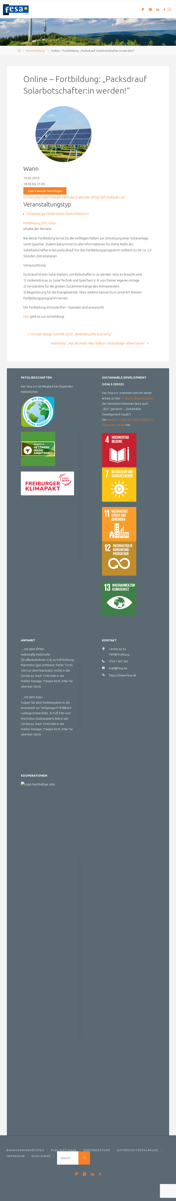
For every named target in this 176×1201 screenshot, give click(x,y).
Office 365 (98, 197)
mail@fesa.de (118, 668)
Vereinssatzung (96, 1150)
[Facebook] (164, 9)
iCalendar (83, 197)
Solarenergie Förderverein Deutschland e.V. (58, 214)
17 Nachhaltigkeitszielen (137, 398)
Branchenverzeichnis (25, 1150)
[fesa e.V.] (16, 9)
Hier (26, 316)
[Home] (19, 50)
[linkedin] (157, 9)
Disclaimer (41, 1156)
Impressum (16, 1156)
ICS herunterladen (36, 197)
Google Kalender (62, 197)
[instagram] (150, 9)
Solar (52, 223)
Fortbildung (31, 223)
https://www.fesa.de (122, 675)
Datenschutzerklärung (138, 1150)
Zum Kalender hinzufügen (45, 190)
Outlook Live (115, 197)
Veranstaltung (35, 50)
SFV (44, 223)
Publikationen (64, 1150)
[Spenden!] (143, 9)
